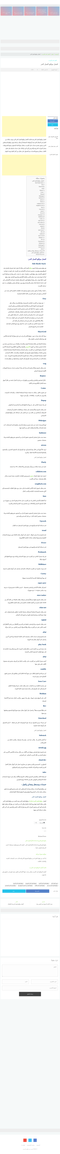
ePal (42, 228)
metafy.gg (40, 245)
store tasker (40, 222)
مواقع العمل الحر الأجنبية (44, 883)
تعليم (52, 54)
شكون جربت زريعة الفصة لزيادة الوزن (18, 13)
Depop (42, 194)
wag (43, 188)
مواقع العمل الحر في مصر (52, 885)
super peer (40, 220)
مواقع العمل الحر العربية (18, 883)
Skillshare (40, 216)
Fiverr (41, 213)
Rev (42, 239)
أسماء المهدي (54, 69)
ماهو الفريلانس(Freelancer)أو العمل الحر (35, 840)
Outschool (40, 241)
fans (42, 207)
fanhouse (41, 198)
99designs (41, 196)
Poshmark (40, 215)
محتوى (32, 476)
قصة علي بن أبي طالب (6, 13)
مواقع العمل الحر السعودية (30, 883)
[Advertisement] (30, 26)
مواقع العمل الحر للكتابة (39, 885)
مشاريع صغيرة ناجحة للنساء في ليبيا (30, 13)
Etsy (42, 184)
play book (40, 230)
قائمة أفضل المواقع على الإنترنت (37, 867)
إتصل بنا (23, 1145)
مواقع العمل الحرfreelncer (36, 801)
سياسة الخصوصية (31, 1145)
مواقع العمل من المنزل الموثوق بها (25, 885)
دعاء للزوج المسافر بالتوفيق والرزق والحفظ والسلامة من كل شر (41, 11)
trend (42, 211)
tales (42, 249)
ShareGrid (41, 186)
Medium (41, 237)
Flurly (41, 201)
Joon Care (40, 235)
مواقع (30, 268)
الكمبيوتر (28, 347)
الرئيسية (57, 54)
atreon (41, 199)
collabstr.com (40, 203)
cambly (41, 233)
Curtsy (41, 218)
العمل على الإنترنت (46, 54)
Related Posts (39, 254)
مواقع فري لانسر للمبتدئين (10, 885)
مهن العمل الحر (54, 883)
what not (41, 224)
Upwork (41, 209)
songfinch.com (39, 205)
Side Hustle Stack (39, 182)
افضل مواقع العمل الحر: (38, 181)
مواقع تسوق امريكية (41, 854)
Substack (41, 243)
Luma (42, 192)
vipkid (41, 226)
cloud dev (40, 247)
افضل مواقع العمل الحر (36, 252)
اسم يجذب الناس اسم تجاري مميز (53, 13)
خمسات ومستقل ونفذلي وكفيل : (35, 250)
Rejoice (42, 190)
